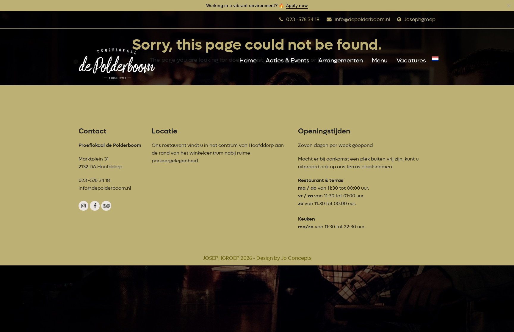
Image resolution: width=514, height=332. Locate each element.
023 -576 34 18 (302, 19)
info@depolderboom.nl (362, 19)
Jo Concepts (296, 258)
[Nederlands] (435, 60)
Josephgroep (419, 19)
